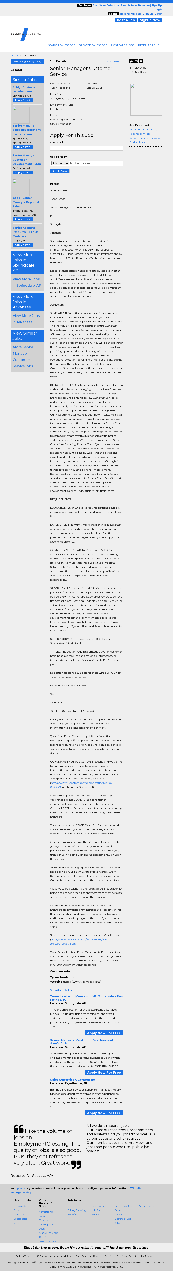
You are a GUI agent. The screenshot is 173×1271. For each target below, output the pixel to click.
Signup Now (150, 20)
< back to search (113, 61)
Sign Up (72, 1206)
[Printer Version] (141, 61)
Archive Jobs (146, 1206)
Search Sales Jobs (61, 45)
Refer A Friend (149, 45)
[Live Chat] (131, 61)
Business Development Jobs (47, 1224)
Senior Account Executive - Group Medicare (25, 232)
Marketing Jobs (48, 1232)
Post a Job (126, 20)
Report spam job (139, 133)
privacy (21, 1188)
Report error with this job (144, 129)
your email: (57, 142)
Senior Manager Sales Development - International (27, 130)
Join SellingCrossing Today (27, 61)
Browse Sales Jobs (93, 45)
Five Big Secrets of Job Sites (123, 1218)
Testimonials (98, 1206)
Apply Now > (23, 100)
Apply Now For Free (104, 1033)
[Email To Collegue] (136, 61)
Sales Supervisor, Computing (72, 1079)
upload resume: (59, 157)
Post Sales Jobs (122, 45)
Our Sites (19, 1214)
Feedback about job (141, 142)
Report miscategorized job (145, 137)
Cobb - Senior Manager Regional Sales (26, 202)
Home (14, 55)
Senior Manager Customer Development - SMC (27, 159)
